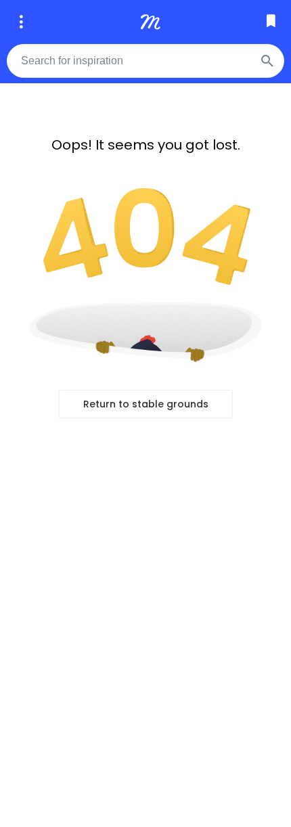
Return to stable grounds (145, 404)
